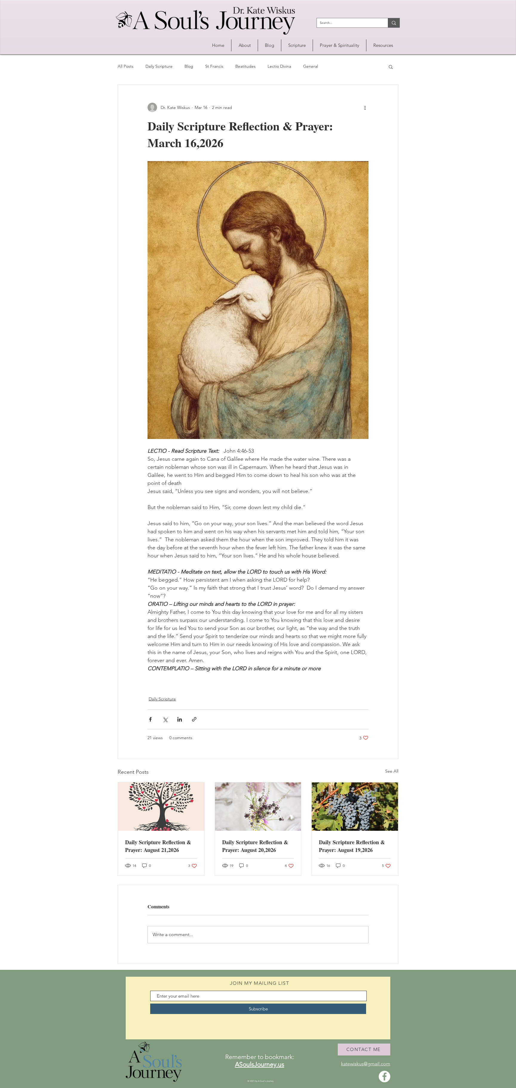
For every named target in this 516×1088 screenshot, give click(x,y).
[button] (244, 45)
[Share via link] (194, 719)
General (310, 66)
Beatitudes (245, 66)
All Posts (125, 66)
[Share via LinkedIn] (179, 719)
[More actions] (364, 107)
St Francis (214, 66)
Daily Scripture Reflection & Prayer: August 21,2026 (158, 846)
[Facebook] (384, 1076)
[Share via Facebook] (150, 719)
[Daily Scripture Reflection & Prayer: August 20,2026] (258, 806)
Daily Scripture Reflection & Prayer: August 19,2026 (352, 846)
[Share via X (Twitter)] (165, 719)
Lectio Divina (279, 66)
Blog (189, 66)
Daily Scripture (159, 66)
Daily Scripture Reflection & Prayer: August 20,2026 (255, 846)
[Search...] (394, 22)
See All (391, 771)
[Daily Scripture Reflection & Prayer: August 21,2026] (161, 806)
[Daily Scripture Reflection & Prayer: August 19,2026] (355, 806)
